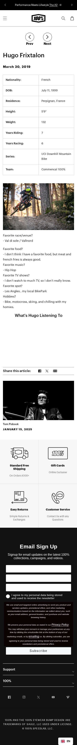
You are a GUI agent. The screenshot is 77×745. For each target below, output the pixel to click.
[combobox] (65, 741)
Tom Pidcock (11, 424)
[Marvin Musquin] (29, 37)
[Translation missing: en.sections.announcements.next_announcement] (72, 5)
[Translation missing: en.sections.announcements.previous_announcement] (5, 5)
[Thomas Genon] (47, 37)
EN (68, 741)
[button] (5, 18)
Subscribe (38, 650)
